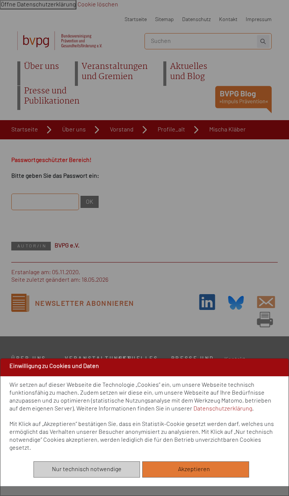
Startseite (136, 19)
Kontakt (228, 19)
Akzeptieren (195, 469)
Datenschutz (196, 19)
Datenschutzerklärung (222, 409)
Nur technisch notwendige (87, 469)
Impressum (259, 19)
